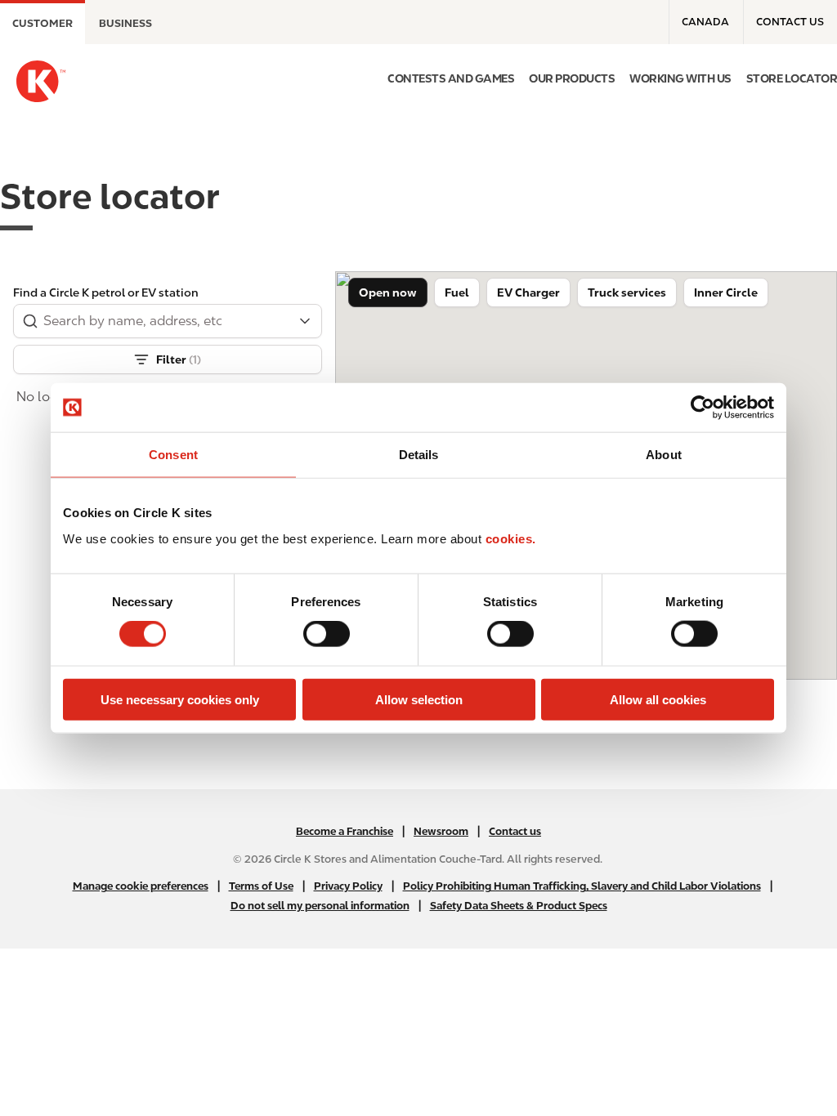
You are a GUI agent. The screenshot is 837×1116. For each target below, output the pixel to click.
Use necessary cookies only (180, 699)
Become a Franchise (344, 831)
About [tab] (664, 455)
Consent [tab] (173, 455)
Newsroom (441, 831)
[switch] (326, 634)
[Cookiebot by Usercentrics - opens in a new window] (702, 407)
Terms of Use (261, 886)
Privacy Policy (348, 886)
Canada (705, 22)
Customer (42, 23)
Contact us (790, 22)
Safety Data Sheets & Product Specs (518, 905)
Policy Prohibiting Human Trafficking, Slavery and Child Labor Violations (582, 886)
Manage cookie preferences (140, 886)
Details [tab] (419, 455)
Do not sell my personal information (320, 905)
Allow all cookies (658, 699)
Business (125, 23)
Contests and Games (450, 78)
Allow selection (419, 699)
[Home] (40, 81)
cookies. (511, 538)
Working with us (680, 78)
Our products (572, 78)
